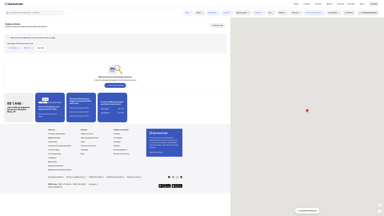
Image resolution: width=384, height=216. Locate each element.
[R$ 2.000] (45, 102)
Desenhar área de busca (308, 211)
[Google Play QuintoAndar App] (165, 186)
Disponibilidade (332, 12)
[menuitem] (297, 4)
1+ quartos (226, 12)
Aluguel (198, 12)
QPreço (329, 4)
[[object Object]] (23, 103)
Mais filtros (350, 12)
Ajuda (362, 4)
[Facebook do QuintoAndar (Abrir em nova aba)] (169, 177)
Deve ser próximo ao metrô (313, 12)
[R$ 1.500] (40, 102)
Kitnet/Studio (212, 12)
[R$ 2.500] (50, 102)
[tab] (217, 25)
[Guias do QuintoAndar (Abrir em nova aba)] (177, 177)
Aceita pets (295, 12)
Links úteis (351, 4)
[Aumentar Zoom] (380, 205)
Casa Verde (105, 109)
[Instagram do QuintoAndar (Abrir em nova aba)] (173, 177)
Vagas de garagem (241, 12)
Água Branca (105, 113)
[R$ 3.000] (55, 102)
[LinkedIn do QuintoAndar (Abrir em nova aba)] (181, 177)
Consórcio (340, 4)
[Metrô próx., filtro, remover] (32, 48)
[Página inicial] (14, 4)
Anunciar (318, 4)
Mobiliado (281, 12)
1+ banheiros (257, 12)
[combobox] (36, 13)
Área (270, 12)
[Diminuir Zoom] (380, 212)
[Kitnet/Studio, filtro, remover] (18, 48)
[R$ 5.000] (59, 102)
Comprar (307, 4)
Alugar (296, 4)
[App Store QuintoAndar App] (177, 186)
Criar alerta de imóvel (369, 13)
